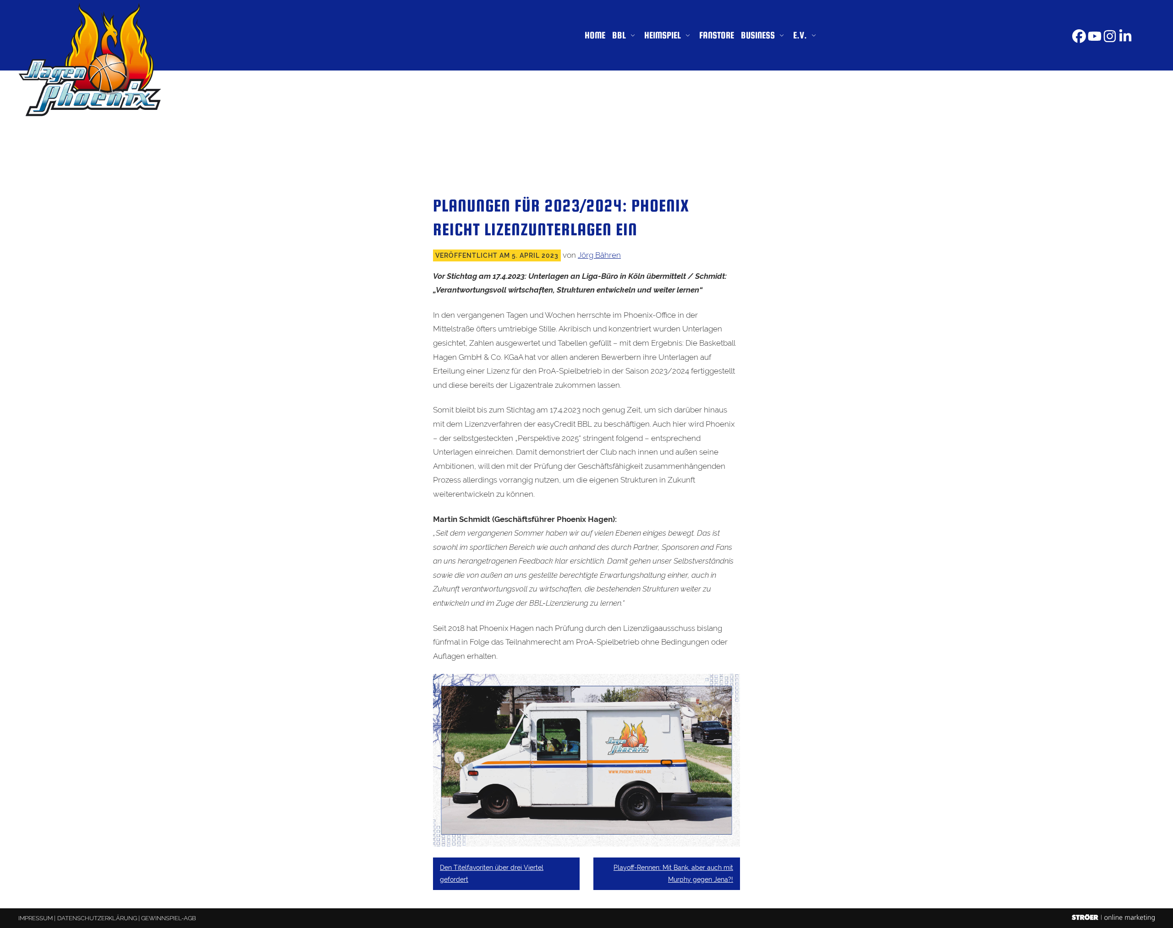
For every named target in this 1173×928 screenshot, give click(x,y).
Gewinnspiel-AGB (168, 918)
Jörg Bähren (599, 255)
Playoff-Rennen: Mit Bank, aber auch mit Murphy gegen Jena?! (673, 873)
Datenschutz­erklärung (97, 918)
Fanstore (716, 35)
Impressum (35, 918)
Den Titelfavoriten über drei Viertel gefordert (491, 873)
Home (595, 35)
